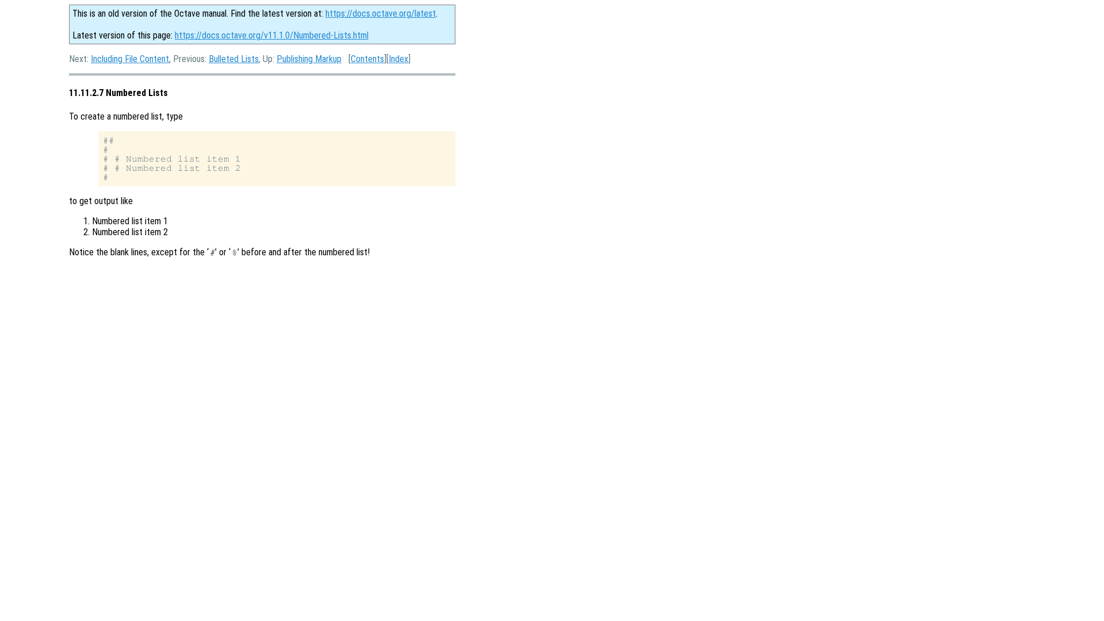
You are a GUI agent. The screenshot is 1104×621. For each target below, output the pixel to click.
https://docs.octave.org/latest (380, 13)
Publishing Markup (309, 58)
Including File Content (130, 58)
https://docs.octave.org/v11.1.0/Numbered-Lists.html (272, 35)
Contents (367, 58)
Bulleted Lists (234, 58)
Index (398, 58)
